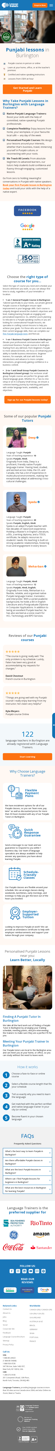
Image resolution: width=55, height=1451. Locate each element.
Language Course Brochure (14, 1337)
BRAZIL (32, 1325)
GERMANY (34, 1329)
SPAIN (32, 1333)
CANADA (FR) (47, 1309)
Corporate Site (9, 1329)
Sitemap (6, 1340)
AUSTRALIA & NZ (36, 1321)
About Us (6, 1313)
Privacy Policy (8, 1344)
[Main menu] (51, 5)
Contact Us (7, 1309)
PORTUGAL (34, 1337)
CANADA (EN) (35, 1309)
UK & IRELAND (35, 1317)
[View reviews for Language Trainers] (27, 1439)
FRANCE (33, 1341)
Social (5, 1325)
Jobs (4, 1317)
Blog (4, 1321)
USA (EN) (33, 1313)
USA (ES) (41, 1313)
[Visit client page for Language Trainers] (27, 1429)
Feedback (7, 1333)
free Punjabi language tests (15, 333)
